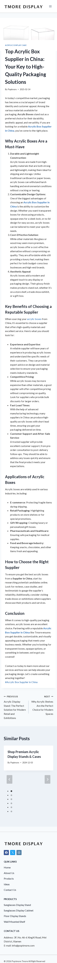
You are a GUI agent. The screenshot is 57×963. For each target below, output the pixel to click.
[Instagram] (19, 852)
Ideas (7, 884)
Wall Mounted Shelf (14, 921)
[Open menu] (50, 6)
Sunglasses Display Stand (17, 904)
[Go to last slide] (9, 779)
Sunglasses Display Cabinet (18, 910)
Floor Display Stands (15, 915)
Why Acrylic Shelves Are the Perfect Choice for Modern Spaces (42, 705)
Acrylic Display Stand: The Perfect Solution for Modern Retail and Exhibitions (15, 707)
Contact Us (10, 889)
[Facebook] (6, 852)
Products (9, 878)
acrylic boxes (34, 318)
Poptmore (12, 89)
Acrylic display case (15, 45)
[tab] (11, 791)
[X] (12, 852)
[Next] (47, 779)
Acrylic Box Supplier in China (21, 682)
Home (7, 867)
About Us (9, 872)
